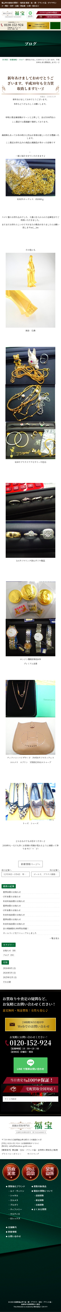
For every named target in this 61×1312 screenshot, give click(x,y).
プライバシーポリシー (11, 1153)
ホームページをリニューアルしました (19, 933)
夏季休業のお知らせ (12, 892)
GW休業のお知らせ (12, 896)
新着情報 (12, 1231)
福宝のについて (43, 1190)
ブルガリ (14, 1204)
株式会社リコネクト (41, 1306)
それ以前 (7, 981)
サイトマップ (33, 1153)
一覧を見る (54, 938)
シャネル (14, 1195)
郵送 (40, 1200)
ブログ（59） (9, 955)
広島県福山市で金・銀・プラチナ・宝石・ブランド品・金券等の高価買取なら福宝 (33, 1303)
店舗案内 (12, 1227)
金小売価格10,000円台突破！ (16, 928)
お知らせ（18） (10, 950)
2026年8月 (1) (9, 968)
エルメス (14, 1200)
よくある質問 (40, 1209)
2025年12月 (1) (9, 977)
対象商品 (40, 1186)
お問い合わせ (14, 1236)
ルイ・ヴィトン (17, 1190)
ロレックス (15, 1218)
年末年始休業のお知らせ (14, 901)
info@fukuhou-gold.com (20, 1146)
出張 (40, 1204)
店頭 (40, 1195)
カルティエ (15, 1213)
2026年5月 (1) (9, 972)
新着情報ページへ (30, 864)
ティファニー (16, 1209)
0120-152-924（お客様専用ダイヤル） (23, 1143)
